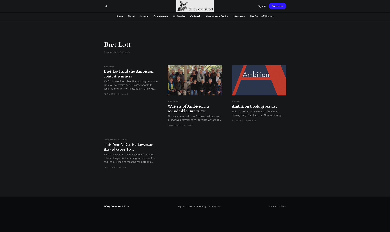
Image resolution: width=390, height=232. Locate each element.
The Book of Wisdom (262, 16)
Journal (144, 16)
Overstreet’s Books (217, 16)
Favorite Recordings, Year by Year (204, 206)
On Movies (179, 16)
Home (119, 16)
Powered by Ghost (277, 206)
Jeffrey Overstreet (112, 206)
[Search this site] (106, 6)
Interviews (239, 16)
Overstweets (160, 16)
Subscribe (277, 6)
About (131, 16)
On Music (195, 16)
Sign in (262, 6)
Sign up (181, 206)
